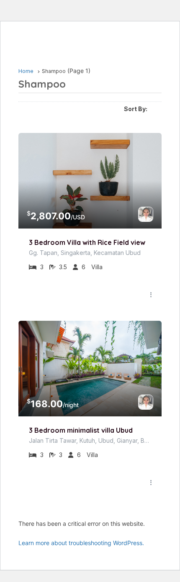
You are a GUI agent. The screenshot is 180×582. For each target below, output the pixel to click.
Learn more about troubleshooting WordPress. (81, 542)
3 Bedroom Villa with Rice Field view (87, 242)
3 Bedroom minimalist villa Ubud (81, 430)
